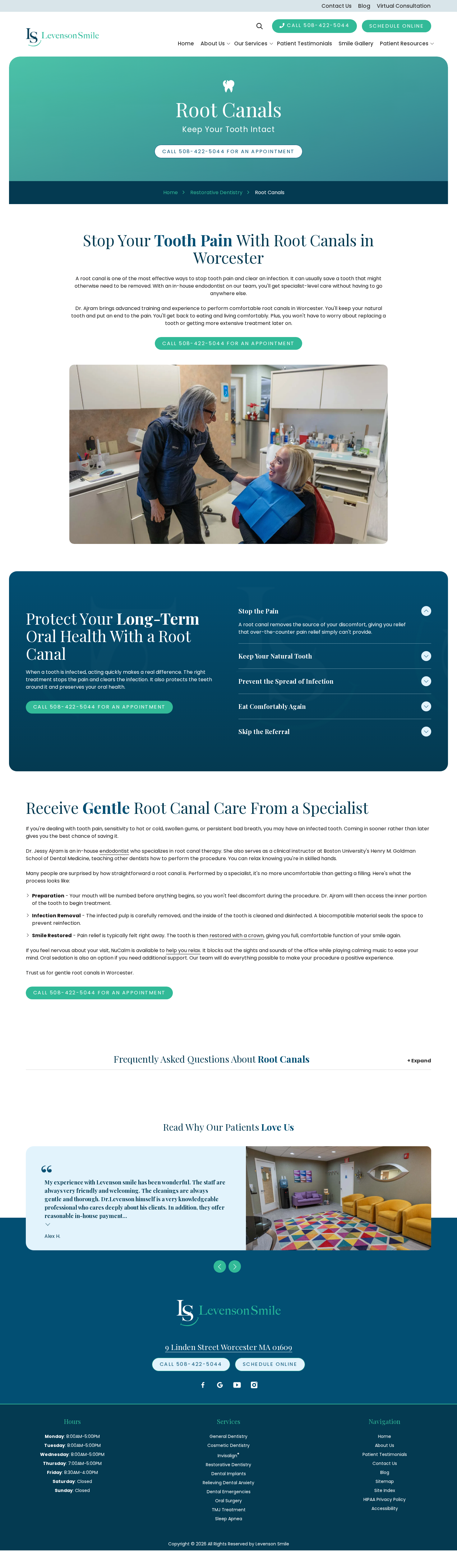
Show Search (260, 26)
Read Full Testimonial (48, 1223)
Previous (220, 1266)
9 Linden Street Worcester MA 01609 (228, 1347)
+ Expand (419, 1060)
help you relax (183, 950)
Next (234, 1266)
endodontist (114, 851)
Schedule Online (396, 26)
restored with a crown (236, 935)
